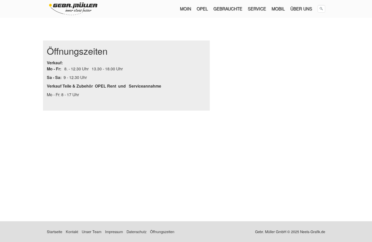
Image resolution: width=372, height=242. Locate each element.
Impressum (114, 231)
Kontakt (72, 231)
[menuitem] (185, 8)
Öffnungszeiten (162, 231)
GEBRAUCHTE (227, 9)
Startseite (54, 231)
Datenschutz (137, 231)
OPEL (202, 9)
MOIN (185, 9)
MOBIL (278, 9)
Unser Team (91, 231)
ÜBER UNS (301, 9)
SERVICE (257, 9)
